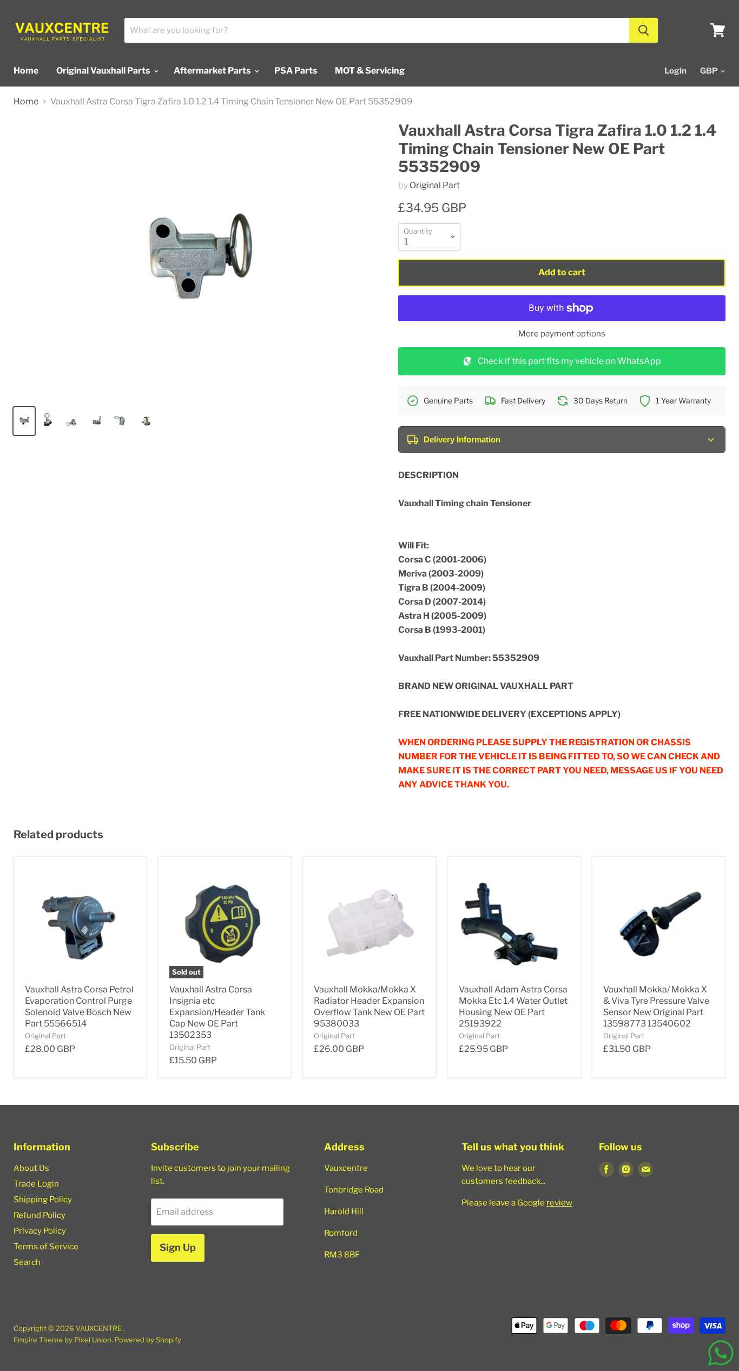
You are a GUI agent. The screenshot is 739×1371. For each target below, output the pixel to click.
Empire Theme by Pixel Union (62, 1339)
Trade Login (36, 1184)
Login (675, 71)
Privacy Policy (40, 1231)
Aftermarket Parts (213, 70)
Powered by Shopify (148, 1339)
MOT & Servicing (370, 70)
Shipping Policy (43, 1199)
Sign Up (178, 1247)
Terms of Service (46, 1246)
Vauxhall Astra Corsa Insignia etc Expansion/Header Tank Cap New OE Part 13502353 (217, 1012)
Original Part (435, 185)
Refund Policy (39, 1215)
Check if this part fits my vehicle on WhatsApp (569, 361)
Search (27, 1262)
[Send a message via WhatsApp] (721, 1353)
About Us (31, 1168)
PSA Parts (295, 70)
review (559, 1203)
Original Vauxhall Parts (103, 70)
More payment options (561, 334)
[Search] (643, 30)
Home (26, 70)
